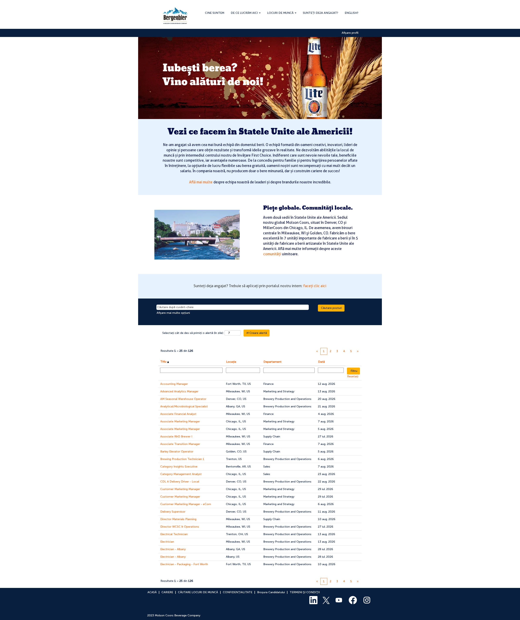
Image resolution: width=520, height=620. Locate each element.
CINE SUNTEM (214, 13)
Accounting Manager (174, 384)
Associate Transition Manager (180, 444)
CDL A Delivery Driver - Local (179, 481)
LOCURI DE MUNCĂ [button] (280, 13)
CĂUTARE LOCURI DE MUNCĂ (198, 592)
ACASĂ (152, 592)
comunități (272, 254)
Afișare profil (350, 33)
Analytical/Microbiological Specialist (184, 406)
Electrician (167, 541)
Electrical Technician (174, 534)
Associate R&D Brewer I (176, 436)
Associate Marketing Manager (180, 421)
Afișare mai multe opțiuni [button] (173, 313)
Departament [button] (272, 362)
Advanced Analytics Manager (179, 391)
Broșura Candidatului (271, 592)
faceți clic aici (314, 286)
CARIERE (167, 592)
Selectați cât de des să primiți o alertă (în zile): (193, 333)
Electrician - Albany (173, 549)
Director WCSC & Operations (179, 526)
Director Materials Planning (178, 519)
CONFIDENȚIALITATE (237, 592)
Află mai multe (200, 182)
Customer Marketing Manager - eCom (185, 504)
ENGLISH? (351, 13)
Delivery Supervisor (172, 511)
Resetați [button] (352, 376)
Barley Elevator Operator (176, 451)
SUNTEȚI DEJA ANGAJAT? (320, 13)
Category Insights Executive (178, 466)
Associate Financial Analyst (178, 414)
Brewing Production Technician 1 (182, 459)
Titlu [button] (163, 361)
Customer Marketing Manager (180, 489)
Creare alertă (258, 333)
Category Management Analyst (181, 474)
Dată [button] (321, 362)
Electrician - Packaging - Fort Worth (184, 564)
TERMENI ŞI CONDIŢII (305, 592)
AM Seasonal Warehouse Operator (183, 399)
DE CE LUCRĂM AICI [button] (245, 13)
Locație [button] (231, 362)
